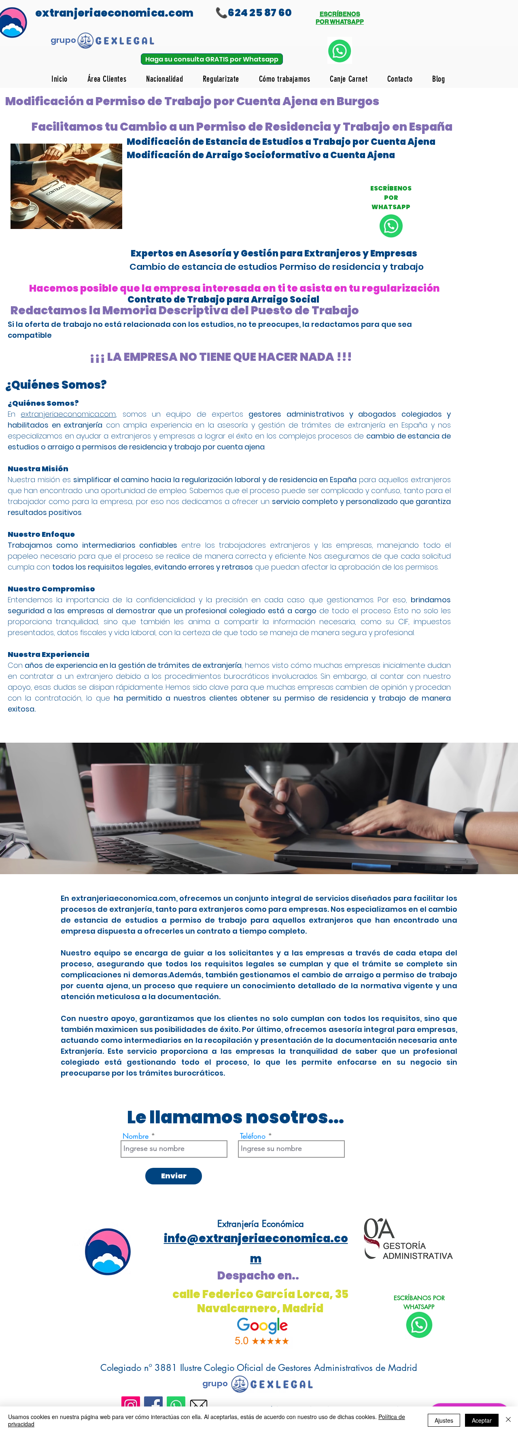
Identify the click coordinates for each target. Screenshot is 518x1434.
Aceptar (482, 1420)
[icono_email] (198, 1405)
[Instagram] (130, 1405)
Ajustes (444, 1420)
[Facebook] (153, 1405)
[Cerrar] (508, 1420)
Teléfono (252, 1136)
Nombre (136, 1136)
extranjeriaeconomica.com (68, 414)
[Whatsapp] (176, 1405)
